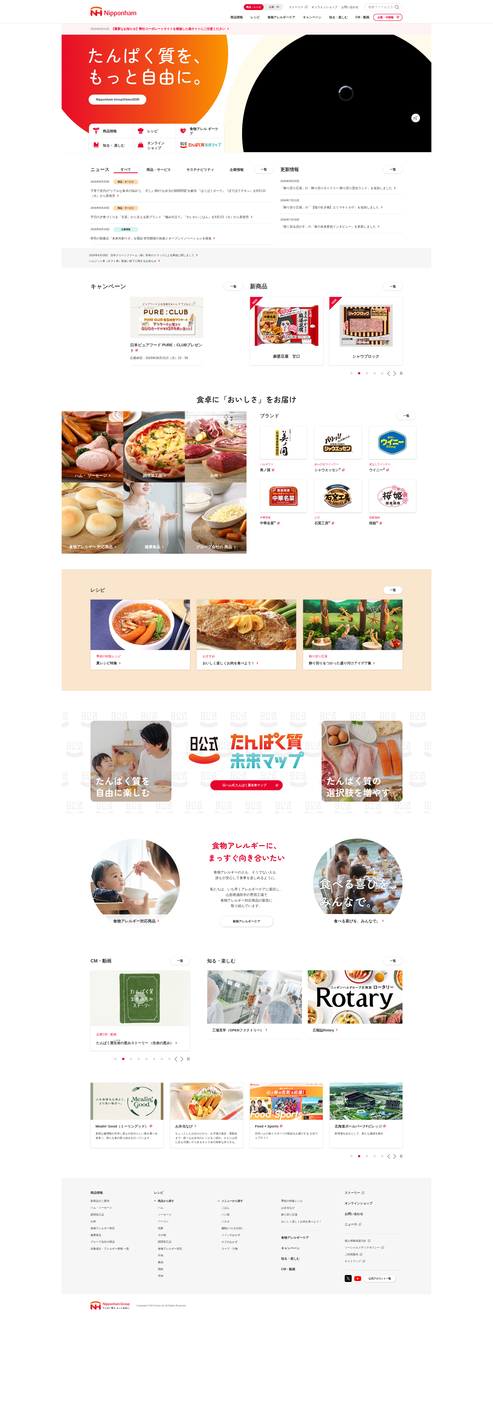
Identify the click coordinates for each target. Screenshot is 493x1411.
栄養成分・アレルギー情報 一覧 (110, 1248)
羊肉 (160, 1275)
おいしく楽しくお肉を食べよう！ (301, 1221)
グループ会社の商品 (103, 1241)
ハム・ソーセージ (101, 1207)
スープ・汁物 (229, 1248)
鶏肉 (160, 1269)
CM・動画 (288, 1269)
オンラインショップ (324, 7)
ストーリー (296, 7)
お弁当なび (288, 1207)
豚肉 (160, 1262)
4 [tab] (374, 373)
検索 (397, 7)
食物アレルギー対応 (103, 1228)
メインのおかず (230, 1235)
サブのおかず (229, 1241)
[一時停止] (401, 373)
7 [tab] (162, 1059)
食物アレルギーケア (295, 1237)
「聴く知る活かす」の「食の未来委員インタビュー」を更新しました (328, 226)
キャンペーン (290, 1248)
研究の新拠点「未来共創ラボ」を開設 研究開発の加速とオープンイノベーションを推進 (151, 238)
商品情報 (97, 1192)
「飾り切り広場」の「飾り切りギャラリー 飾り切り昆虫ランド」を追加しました (336, 188)
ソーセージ (164, 1214)
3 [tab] (367, 373)
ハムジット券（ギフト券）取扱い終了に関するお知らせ (122, 261)
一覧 (264, 169)
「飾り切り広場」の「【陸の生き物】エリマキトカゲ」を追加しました (329, 207)
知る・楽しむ (290, 1258)
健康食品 (96, 1235)
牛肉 (160, 1255)
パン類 (225, 1214)
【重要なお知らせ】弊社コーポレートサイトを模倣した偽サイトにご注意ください (168, 28)
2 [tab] (359, 373)
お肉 (93, 1221)
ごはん (225, 1207)
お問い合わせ (350, 7)
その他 (162, 1235)
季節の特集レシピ (292, 1200)
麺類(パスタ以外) (231, 1228)
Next (394, 373)
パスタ (225, 1221)
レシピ (158, 1192)
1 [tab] (351, 373)
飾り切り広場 (289, 1214)
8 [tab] (169, 1059)
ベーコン (163, 1221)
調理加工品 (97, 1214)
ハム (160, 1207)
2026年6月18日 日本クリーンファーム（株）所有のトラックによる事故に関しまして (141, 255)
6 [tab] (154, 1059)
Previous (388, 373)
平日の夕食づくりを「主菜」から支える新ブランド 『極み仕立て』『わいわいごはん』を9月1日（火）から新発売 (170, 217)
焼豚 (160, 1228)
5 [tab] (382, 373)
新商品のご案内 (100, 1200)
